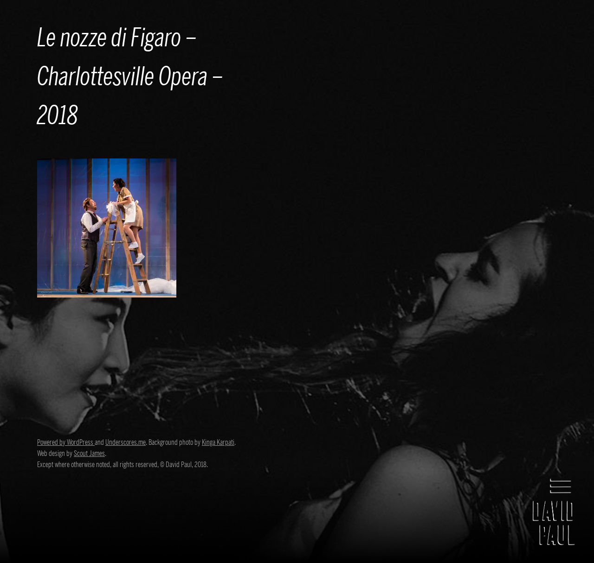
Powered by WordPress (66, 442)
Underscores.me (125, 442)
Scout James (89, 454)
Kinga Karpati (218, 442)
